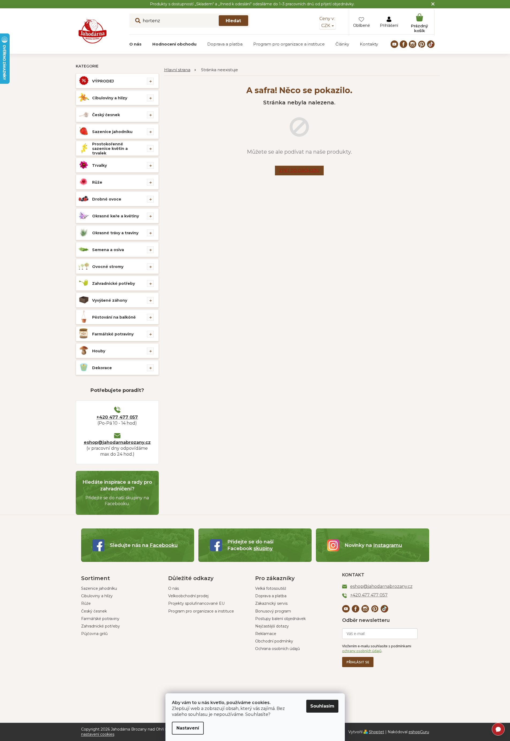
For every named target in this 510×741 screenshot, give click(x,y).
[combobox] (189, 21)
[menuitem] (135, 44)
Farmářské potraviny (113, 334)
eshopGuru (419, 731)
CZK (326, 25)
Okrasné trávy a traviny (115, 232)
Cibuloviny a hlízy (109, 98)
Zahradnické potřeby (113, 283)
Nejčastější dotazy (272, 626)
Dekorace (102, 367)
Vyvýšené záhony (109, 300)
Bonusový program (273, 611)
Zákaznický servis (271, 603)
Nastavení (187, 728)
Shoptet (376, 731)
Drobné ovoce (106, 199)
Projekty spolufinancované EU (196, 603)
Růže (97, 182)
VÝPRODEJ (103, 81)
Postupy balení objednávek (280, 618)
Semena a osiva (108, 249)
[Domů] (180, 70)
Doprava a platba (270, 595)
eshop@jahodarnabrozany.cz (117, 442)
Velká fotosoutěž (270, 588)
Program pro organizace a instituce (201, 611)
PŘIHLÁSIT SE (357, 662)
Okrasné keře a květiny (115, 216)
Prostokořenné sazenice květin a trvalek (110, 149)
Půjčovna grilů (94, 633)
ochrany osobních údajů (361, 650)
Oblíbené (361, 25)
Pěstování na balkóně (114, 317)
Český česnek (106, 114)
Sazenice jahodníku (112, 131)
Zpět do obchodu (299, 170)
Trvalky (99, 165)
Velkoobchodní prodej (188, 595)
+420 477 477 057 (117, 417)
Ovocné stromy (107, 266)
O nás (173, 588)
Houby (98, 351)
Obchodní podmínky (274, 641)
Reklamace (265, 633)
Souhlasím (322, 706)
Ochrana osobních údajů (277, 648)
